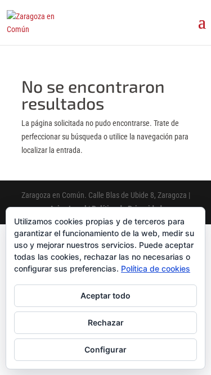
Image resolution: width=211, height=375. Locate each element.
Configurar (105, 349)
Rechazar (106, 322)
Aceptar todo (105, 295)
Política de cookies (155, 268)
